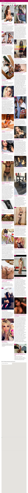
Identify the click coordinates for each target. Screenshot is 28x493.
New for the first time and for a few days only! (19, 139)
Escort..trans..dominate (18, 167)
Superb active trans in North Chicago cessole (7, 98)
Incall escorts (3, 2)
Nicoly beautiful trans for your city (20, 248)
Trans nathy (4, 244)
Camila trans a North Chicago (7, 23)
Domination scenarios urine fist (19, 72)
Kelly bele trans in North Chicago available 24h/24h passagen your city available (20, 315)
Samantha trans (4, 310)
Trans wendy (16, 119)
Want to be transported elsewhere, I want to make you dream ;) (7, 183)
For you (3, 209)
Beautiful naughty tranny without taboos (20, 24)
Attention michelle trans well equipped (6, 131)
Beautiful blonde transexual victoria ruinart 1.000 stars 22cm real (20, 354)
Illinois (10, 2)
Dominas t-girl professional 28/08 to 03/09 (20, 196)
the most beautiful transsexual (19, 225)
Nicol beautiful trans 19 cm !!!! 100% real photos (19, 278)
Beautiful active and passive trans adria (7, 153)
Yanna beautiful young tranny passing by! (7, 80)
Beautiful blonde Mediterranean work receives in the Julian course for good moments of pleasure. (7, 222)
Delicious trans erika (17, 58)
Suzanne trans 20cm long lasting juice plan (7, 45)
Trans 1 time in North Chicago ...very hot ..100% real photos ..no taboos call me (7, 280)
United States (7, 2)
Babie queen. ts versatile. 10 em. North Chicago (7, 341)
